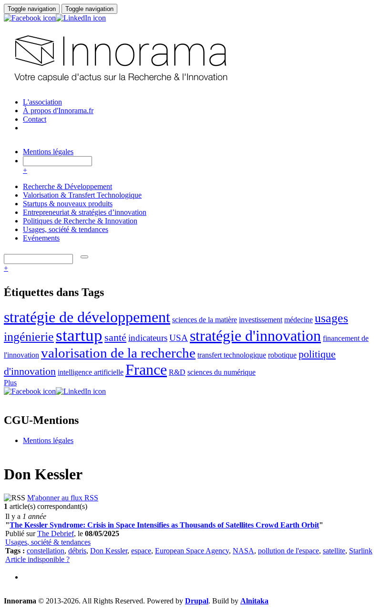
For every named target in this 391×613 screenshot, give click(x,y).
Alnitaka (254, 601)
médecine (298, 320)
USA (178, 338)
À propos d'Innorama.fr (58, 110)
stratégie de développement (87, 317)
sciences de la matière (204, 320)
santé (115, 337)
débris (77, 551)
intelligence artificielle (90, 372)
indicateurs (147, 338)
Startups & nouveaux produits (68, 204)
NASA (243, 551)
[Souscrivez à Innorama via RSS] (128, 26)
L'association (42, 102)
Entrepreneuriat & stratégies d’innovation (84, 212)
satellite (334, 551)
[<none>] (84, 256)
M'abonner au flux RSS (62, 498)
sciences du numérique (221, 372)
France (146, 369)
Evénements (41, 238)
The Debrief (55, 533)
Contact (34, 119)
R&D (177, 372)
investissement (260, 320)
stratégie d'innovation (255, 335)
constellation (45, 551)
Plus (10, 383)
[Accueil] (119, 86)
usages (331, 318)
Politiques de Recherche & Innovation (80, 221)
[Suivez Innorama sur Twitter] (113, 26)
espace (141, 551)
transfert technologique (231, 355)
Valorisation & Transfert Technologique (82, 195)
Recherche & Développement (67, 186)
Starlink (360, 551)
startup (79, 335)
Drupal (196, 601)
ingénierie (29, 337)
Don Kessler (108, 551)
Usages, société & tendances (65, 229)
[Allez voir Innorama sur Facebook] (30, 18)
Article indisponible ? (37, 559)
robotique (282, 355)
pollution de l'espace (288, 551)
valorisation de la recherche (118, 352)
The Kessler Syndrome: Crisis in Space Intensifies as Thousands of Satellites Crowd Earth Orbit (164, 525)
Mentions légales (48, 152)
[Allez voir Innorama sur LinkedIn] (81, 18)
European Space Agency (192, 551)
